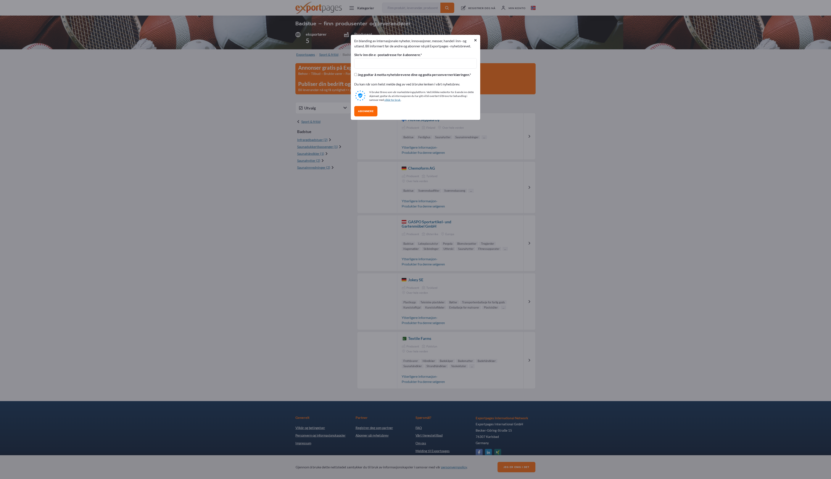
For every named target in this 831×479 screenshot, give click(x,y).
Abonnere (366, 111)
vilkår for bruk (392, 99)
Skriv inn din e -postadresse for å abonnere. (387, 54)
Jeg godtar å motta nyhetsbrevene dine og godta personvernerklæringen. (413, 74)
